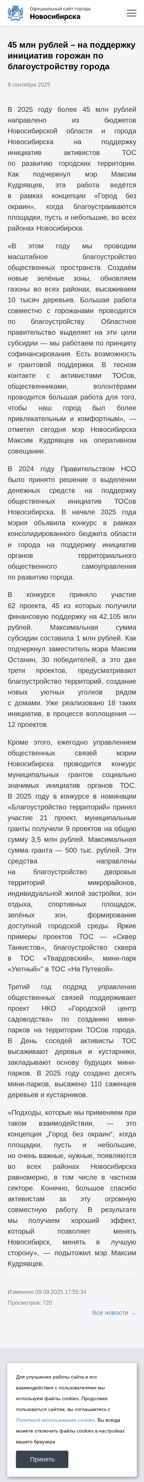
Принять (42, 1459)
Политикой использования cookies (55, 1420)
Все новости (110, 1312)
